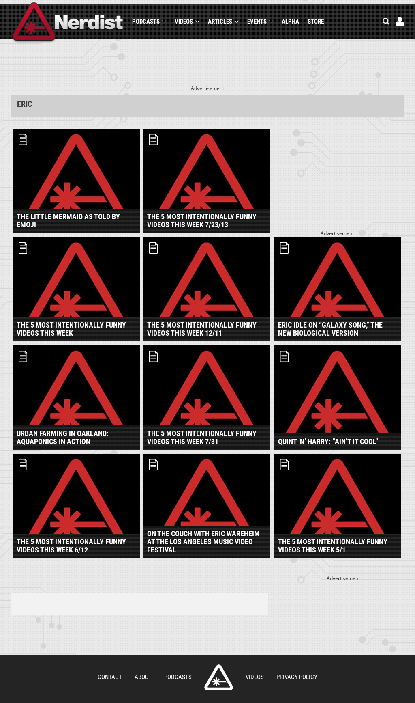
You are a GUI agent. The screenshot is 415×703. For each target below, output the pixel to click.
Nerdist (68, 23)
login (400, 21)
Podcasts (146, 21)
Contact (110, 677)
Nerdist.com (218, 677)
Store (316, 21)
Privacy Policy (296, 677)
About (143, 677)
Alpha (290, 21)
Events (257, 21)
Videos (184, 21)
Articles (220, 21)
